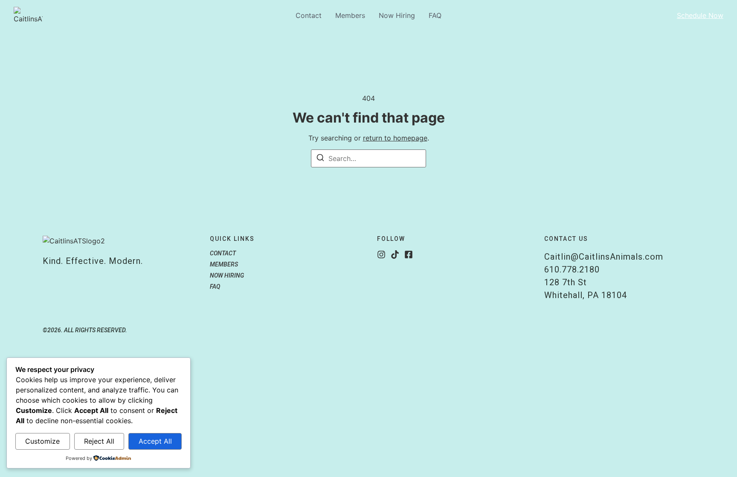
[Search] (320, 159)
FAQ (435, 15)
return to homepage (395, 138)
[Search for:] (368, 158)
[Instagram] (381, 254)
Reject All (99, 441)
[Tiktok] (395, 254)
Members (350, 15)
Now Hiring (397, 15)
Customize (42, 441)
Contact (309, 15)
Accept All (155, 441)
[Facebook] (408, 254)
